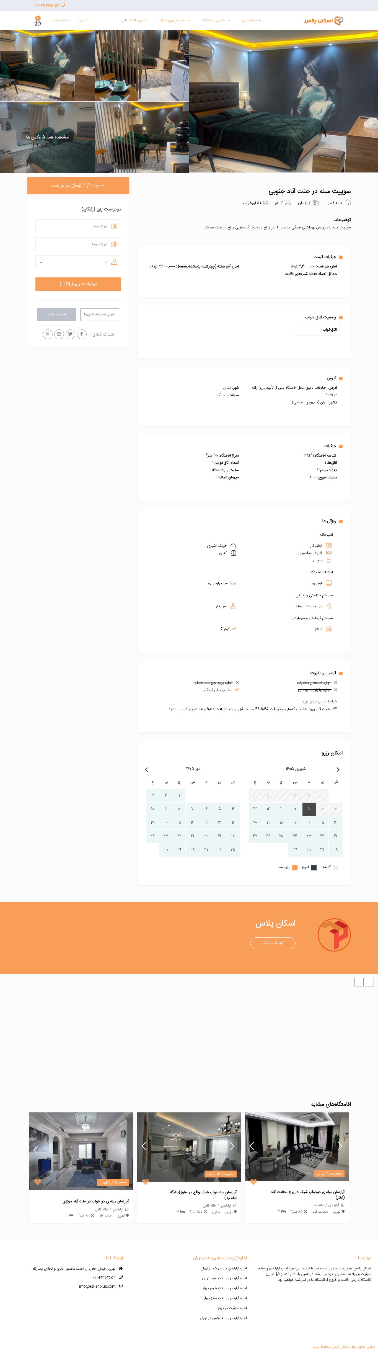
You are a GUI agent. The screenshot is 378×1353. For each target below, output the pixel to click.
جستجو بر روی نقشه (174, 20)
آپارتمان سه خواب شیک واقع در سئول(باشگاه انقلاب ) (203, 1195)
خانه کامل (335, 203)
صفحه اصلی (251, 20)
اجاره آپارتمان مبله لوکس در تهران (223, 1318)
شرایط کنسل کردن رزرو (319, 702)
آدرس (331, 378)
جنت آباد (222, 395)
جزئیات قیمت (325, 257)
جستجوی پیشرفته (216, 20)
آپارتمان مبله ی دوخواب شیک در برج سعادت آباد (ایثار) (308, 1195)
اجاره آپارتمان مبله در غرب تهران (224, 1278)
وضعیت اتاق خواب (320, 317)
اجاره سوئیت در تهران (231, 1308)
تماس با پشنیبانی (134, 20)
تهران (227, 388)
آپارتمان (304, 203)
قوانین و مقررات (323, 673)
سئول (216, 1212)
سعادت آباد (320, 1212)
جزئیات (330, 446)
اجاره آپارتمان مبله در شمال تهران (224, 1269)
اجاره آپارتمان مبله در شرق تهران (224, 1288)
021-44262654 (104, 1278)
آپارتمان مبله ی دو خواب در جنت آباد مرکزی (96, 1202)
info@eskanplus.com (97, 1287)
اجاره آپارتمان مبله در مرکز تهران (225, 1298)
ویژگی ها (329, 521)
